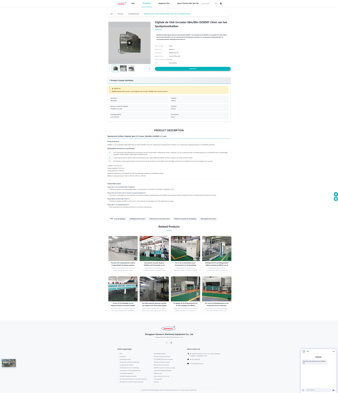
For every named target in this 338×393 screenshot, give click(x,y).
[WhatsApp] (171, 342)
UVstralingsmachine (159, 354)
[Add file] (303, 390)
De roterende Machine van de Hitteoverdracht (133, 379)
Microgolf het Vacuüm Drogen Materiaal (131, 382)
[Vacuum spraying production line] (129, 43)
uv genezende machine (126, 365)
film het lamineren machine (162, 362)
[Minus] (334, 351)
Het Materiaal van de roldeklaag (129, 368)
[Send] (333, 390)
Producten (120, 14)
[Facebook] (166, 342)
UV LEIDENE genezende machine (163, 359)
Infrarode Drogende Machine (128, 376)
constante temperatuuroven (162, 357)
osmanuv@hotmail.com (197, 363)
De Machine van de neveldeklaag (129, 362)
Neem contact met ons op (187, 3)
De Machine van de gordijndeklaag (130, 371)
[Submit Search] (216, 3)
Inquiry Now (192, 68)
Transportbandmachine (126, 374)
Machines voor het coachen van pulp (164, 368)
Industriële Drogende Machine (162, 371)
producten (147, 3)
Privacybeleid (158, 379)
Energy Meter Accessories (161, 365)
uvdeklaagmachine (133, 14)
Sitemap (156, 382)
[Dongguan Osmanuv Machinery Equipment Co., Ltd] (122, 3)
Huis (133, 3)
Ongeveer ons (164, 3)
